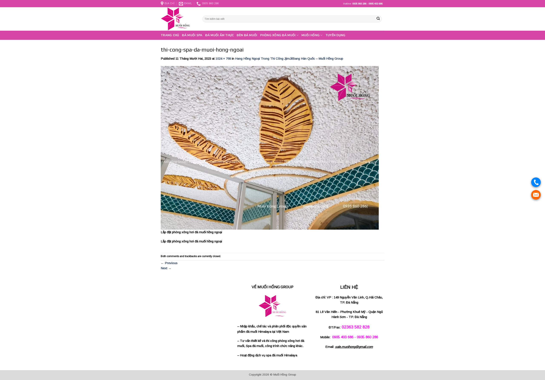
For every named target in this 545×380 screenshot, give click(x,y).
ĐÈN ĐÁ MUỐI (247, 35)
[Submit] (378, 19)
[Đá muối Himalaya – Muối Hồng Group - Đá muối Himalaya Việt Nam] (178, 19)
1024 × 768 (223, 58)
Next (166, 268)
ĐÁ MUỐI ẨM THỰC (219, 35)
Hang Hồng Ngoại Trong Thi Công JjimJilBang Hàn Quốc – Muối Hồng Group (289, 58)
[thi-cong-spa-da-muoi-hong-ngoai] (270, 147)
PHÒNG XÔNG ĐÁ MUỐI (277, 35)
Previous (169, 263)
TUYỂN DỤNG (336, 35)
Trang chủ (170, 35)
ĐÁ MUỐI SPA (192, 35)
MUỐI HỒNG (310, 35)
